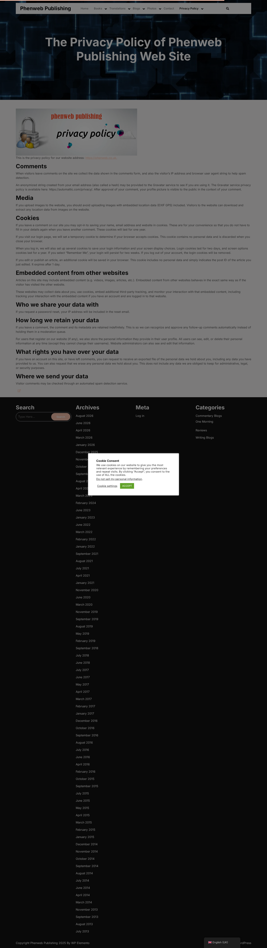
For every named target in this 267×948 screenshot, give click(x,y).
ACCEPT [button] (127, 485)
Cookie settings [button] (107, 486)
